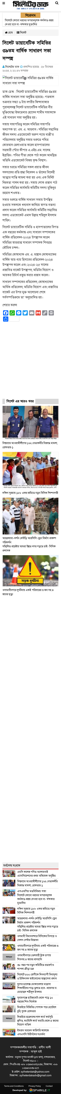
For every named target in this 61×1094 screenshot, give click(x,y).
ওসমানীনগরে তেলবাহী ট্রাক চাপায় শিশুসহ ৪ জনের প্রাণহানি (34, 957)
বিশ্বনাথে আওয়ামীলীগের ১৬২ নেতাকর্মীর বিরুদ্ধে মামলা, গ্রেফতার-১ (37, 883)
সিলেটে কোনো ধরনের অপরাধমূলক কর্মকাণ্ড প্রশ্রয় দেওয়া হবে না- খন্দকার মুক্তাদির (35, 897)
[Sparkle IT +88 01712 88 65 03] (38, 1090)
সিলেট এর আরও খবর (20, 401)
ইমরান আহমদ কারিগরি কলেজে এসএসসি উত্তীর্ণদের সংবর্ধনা (33, 1032)
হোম (10, 32)
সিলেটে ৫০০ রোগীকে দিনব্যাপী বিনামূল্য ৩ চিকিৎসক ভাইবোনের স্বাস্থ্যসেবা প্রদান (37, 976)
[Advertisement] (30, 363)
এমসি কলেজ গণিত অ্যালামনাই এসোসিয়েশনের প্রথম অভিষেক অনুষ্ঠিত (36, 874)
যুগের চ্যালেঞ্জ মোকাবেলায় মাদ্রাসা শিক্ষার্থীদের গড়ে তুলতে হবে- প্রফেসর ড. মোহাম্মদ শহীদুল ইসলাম (37, 988)
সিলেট (22, 32)
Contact (49, 1086)
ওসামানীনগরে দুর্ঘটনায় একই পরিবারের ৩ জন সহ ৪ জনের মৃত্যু (37, 948)
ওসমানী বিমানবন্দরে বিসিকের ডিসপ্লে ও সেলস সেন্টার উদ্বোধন (37, 938)
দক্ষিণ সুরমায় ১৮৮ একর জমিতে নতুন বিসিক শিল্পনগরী (30, 493)
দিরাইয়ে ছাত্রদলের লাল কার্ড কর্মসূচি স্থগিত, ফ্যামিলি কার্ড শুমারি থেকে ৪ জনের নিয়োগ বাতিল (37, 1021)
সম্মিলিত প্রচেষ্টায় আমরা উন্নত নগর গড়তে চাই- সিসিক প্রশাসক (37, 924)
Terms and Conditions (14, 1086)
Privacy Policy (34, 1086)
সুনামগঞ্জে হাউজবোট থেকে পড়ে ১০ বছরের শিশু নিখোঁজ (35, 999)
